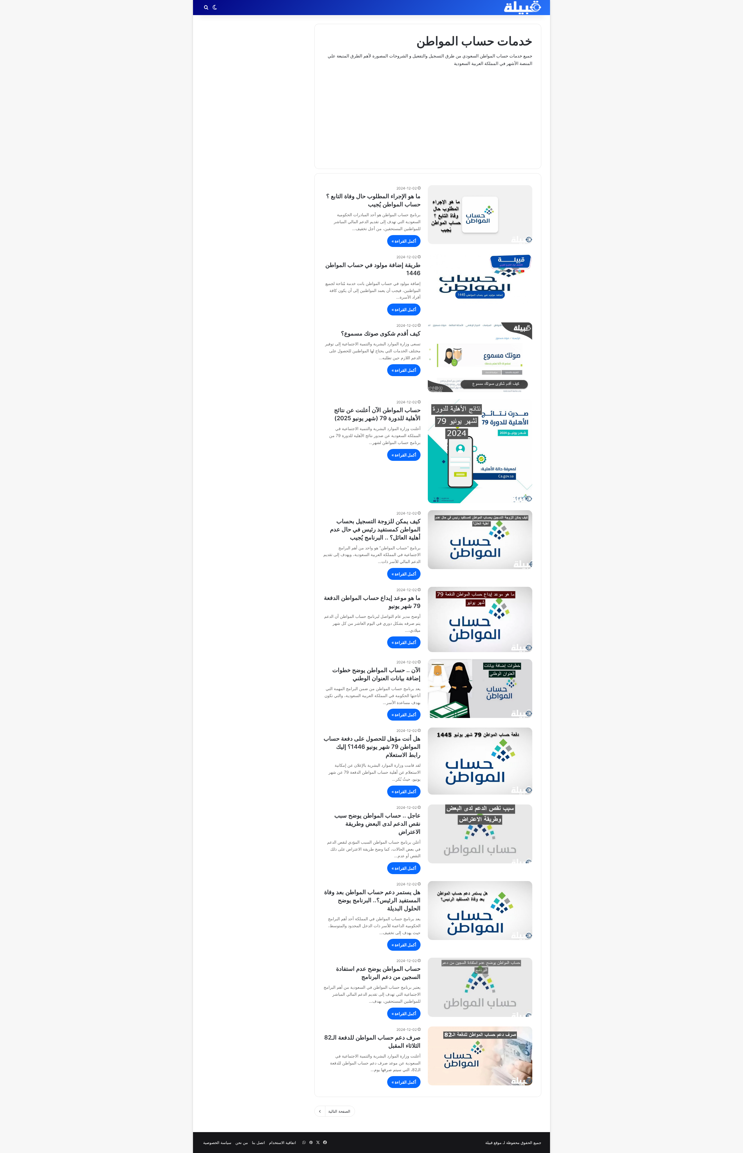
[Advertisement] (427, 113)
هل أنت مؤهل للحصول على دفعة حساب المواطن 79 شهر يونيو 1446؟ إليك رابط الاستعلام (372, 746)
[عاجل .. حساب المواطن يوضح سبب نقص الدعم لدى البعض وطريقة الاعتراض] (480, 833)
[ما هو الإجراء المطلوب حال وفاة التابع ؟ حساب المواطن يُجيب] (480, 214)
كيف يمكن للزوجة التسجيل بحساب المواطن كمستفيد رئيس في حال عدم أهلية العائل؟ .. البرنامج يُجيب (375, 529)
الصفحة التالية (339, 1111)
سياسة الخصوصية (217, 1142)
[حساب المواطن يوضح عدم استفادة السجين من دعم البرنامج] (480, 987)
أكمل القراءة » (404, 241)
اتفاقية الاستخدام (282, 1142)
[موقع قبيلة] (522, 7)
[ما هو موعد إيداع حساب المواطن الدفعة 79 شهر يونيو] (480, 619)
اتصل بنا (258, 1142)
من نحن (241, 1142)
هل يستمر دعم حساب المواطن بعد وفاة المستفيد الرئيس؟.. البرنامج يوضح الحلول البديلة (372, 900)
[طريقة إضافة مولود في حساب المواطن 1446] (480, 279)
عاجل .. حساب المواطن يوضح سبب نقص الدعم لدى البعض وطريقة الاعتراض (377, 823)
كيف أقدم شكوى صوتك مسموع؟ (381, 333)
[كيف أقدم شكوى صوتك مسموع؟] (480, 357)
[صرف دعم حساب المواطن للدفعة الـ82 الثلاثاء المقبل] (480, 1055)
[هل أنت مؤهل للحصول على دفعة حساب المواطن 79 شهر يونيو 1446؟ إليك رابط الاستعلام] (480, 761)
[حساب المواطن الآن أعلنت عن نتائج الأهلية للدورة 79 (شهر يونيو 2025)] (480, 451)
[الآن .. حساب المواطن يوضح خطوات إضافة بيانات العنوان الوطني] (480, 688)
